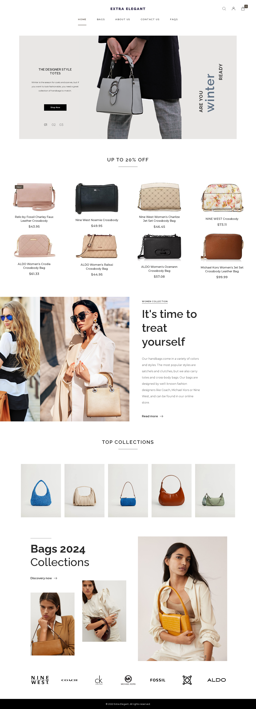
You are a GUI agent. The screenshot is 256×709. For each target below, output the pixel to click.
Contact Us (150, 19)
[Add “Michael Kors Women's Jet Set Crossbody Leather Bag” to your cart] (222, 253)
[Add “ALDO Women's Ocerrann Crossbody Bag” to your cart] (159, 253)
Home (82, 19)
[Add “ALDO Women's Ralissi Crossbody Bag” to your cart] (97, 252)
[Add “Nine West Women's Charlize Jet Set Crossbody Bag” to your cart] (159, 202)
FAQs (174, 19)
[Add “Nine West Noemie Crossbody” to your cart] (97, 204)
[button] (152, 416)
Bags (101, 19)
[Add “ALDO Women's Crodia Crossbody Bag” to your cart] (34, 251)
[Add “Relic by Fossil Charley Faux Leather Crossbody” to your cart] (34, 202)
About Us (122, 19)
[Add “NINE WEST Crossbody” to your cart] (222, 203)
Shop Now (55, 107)
